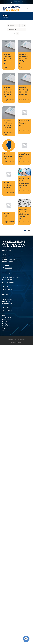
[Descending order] (24, 25)
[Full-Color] (11, 6)
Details (12, 66)
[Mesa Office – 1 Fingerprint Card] (24, 112)
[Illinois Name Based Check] (8, 145)
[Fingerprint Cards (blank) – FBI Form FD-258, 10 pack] (8, 79)
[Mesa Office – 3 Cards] (8, 205)
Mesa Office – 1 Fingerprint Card (24, 123)
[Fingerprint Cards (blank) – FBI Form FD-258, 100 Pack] (8, 112)
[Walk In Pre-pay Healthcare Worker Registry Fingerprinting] (24, 172)
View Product (7, 162)
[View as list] (17, 33)
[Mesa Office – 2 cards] (24, 145)
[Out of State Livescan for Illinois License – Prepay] (24, 203)
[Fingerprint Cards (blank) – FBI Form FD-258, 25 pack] (24, 79)
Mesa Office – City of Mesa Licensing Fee (8, 185)
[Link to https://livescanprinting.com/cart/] (27, 8)
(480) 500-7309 (8, 310)
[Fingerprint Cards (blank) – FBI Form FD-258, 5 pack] (24, 46)
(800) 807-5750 (8, 268)
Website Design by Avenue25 (16, 342)
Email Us (7, 265)
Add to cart (6, 66)
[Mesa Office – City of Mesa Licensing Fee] (8, 174)
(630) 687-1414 (8, 289)
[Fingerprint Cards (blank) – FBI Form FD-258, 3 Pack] (8, 46)
